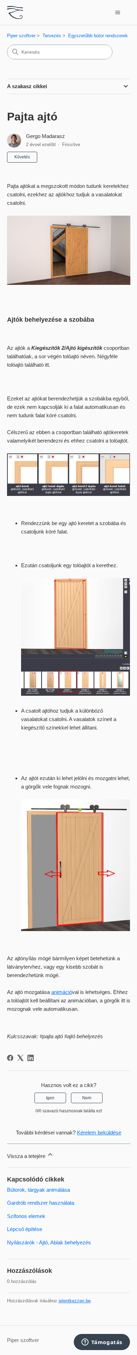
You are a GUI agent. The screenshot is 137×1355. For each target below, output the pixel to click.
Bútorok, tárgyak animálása (38, 1190)
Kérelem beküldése (99, 1132)
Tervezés (52, 35)
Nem (86, 1097)
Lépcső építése (24, 1229)
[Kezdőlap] (15, 12)
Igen (50, 1097)
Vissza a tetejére (27, 1156)
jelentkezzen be (75, 1300)
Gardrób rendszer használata (40, 1203)
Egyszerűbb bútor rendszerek (98, 35)
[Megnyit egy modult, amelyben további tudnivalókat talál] (101, 1342)
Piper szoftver (21, 35)
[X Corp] (20, 1058)
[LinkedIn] (30, 1058)
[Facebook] (10, 1058)
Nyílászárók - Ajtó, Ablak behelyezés (49, 1242)
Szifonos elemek (26, 1216)
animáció (61, 992)
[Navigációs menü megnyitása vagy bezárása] (117, 12)
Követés (22, 157)
